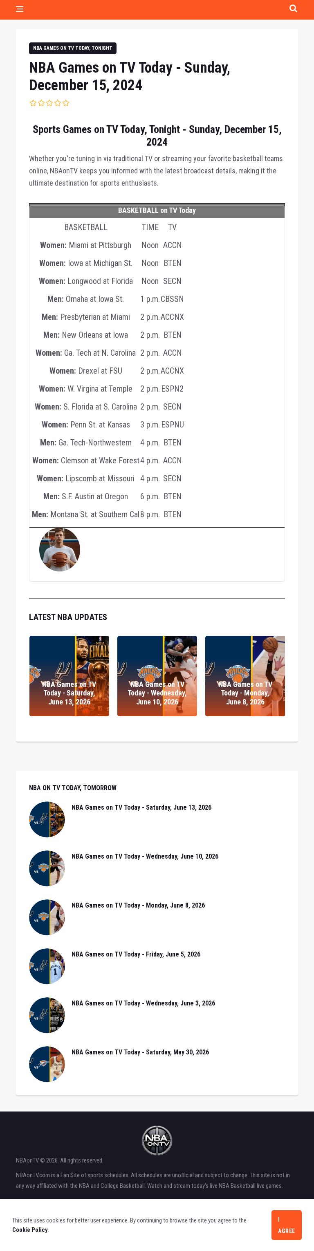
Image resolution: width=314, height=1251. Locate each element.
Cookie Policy (30, 1229)
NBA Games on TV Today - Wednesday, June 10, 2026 (157, 693)
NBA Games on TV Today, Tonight (72, 48)
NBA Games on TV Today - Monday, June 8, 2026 (245, 693)
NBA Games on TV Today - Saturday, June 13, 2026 (69, 693)
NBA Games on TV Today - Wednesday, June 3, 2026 (143, 1003)
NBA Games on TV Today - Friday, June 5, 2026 (136, 954)
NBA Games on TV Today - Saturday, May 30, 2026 (140, 1052)
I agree (286, 1225)
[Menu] (19, 10)
